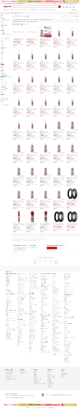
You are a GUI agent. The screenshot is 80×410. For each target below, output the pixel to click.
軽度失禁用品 (43, 326)
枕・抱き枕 (66, 327)
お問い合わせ (49, 386)
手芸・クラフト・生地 (67, 301)
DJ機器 (30, 306)
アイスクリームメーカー (9, 339)
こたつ (7, 299)
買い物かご (35, 371)
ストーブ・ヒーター (9, 296)
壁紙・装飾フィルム (67, 345)
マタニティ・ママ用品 (56, 312)
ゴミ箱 (65, 348)
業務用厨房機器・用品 (44, 286)
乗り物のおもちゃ (55, 291)
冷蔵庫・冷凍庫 (8, 276)
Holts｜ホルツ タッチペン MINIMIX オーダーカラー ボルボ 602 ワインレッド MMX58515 (58, 40)
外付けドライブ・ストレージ (22, 311)
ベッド (65, 329)
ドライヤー (23, 9)
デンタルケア (20, 330)
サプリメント (43, 343)
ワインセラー (8, 327)
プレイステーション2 (44, 305)
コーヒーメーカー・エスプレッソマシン (11, 319)
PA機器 (30, 296)
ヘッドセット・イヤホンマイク (34, 284)
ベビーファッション (56, 310)
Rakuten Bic (8, 6)
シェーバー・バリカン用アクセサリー (23, 326)
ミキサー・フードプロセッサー (10, 328)
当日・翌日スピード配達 (9, 371)
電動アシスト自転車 (67, 276)
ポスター (30, 345)
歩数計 (19, 340)
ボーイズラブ (31, 333)
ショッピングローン (9, 374)
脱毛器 (19, 327)
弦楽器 (30, 307)
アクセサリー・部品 (21, 291)
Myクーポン (35, 377)
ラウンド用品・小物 (67, 283)
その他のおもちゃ (55, 305)
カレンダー (31, 325)
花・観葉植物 (55, 354)
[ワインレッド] (1, 64)
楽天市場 (75, 3)
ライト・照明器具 (8, 291)
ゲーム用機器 (20, 314)
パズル (54, 297)
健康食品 (42, 347)
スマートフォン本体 (32, 275)
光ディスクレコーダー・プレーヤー (23, 281)
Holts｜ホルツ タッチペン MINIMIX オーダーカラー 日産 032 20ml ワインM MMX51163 (31, 109)
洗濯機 (45, 9)
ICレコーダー (20, 287)
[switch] (9, 76)
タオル (65, 305)
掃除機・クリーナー (9, 284)
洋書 (30, 339)
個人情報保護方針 (63, 374)
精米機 (7, 315)
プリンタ (19, 306)
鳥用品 (54, 331)
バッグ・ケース (66, 282)
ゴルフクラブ (66, 279)
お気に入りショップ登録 (51, 377)
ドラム (30, 300)
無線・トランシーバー (21, 293)
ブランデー (54, 283)
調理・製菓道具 (43, 276)
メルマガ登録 (49, 380)
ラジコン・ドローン (56, 295)
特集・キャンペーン (23, 371)
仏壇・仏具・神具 (67, 362)
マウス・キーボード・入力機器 (22, 313)
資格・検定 (31, 342)
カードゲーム (55, 298)
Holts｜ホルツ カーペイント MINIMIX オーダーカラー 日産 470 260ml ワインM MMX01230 (31, 201)
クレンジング (43, 332)
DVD (30, 351)
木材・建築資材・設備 (56, 349)
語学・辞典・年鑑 (32, 335)
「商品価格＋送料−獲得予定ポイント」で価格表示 (19, 16)
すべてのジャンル (3, 24)
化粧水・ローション (44, 331)
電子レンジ (53, 9)
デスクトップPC (20, 300)
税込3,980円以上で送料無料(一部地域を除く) (17, 3)
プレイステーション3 (44, 304)
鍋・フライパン (43, 275)
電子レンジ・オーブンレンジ (10, 312)
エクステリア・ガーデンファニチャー (57, 352)
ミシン (7, 287)
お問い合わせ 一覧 (39, 407)
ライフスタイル (31, 326)
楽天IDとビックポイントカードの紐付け (40, 383)
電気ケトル (7, 325)
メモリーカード (20, 290)
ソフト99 (2, 45)
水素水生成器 (8, 336)
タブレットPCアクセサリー (33, 280)
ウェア (65, 285)
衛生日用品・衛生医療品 (44, 319)
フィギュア (54, 294)
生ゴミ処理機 (8, 338)
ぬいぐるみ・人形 (55, 288)
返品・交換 (49, 374)
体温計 (19, 344)
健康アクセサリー (43, 350)
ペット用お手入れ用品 (56, 327)
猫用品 (54, 324)
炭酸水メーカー (8, 332)
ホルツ (2, 42)
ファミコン (42, 311)
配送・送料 (49, 371)
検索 (6, 38)
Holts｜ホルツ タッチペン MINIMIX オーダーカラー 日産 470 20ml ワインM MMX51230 (18, 109)
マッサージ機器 (20, 334)
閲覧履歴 (35, 374)
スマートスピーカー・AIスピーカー (22, 295)
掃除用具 (65, 298)
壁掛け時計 (66, 312)
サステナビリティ (45, 407)
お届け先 (2, 66)
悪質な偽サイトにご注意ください (19, 397)
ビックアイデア (18, 9)
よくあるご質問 (60, 3)
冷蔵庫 (41, 9)
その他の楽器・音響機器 (33, 311)
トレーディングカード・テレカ (57, 301)
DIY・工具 (54, 343)
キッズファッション (56, 309)
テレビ (49, 9)
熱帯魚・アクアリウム (56, 328)
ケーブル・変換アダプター (33, 281)
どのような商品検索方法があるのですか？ (20, 248)
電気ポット (7, 324)
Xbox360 (42, 301)
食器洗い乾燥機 (8, 333)
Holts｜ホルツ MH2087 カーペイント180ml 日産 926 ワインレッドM (32, 225)
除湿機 (7, 308)
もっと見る (15, 251)
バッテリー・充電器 (32, 283)
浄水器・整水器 (8, 335)
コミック (30, 315)
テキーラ (54, 285)
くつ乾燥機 (7, 283)
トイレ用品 (66, 304)
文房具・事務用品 (67, 295)
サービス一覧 (34, 407)
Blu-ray (30, 348)
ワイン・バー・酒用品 (44, 289)
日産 (1, 49)
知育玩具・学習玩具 (56, 290)
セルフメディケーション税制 (10, 397)
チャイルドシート (55, 319)
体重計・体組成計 (20, 341)
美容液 (42, 334)
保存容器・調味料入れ (44, 279)
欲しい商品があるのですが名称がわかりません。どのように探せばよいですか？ (26, 247)
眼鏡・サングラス (67, 292)
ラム (53, 279)
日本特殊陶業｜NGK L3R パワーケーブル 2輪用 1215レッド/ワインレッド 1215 (32, 40)
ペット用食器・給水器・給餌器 (57, 332)
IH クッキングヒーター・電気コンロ (11, 330)
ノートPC (19, 301)
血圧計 (19, 343)
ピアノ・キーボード (32, 294)
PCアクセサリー (20, 303)
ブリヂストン (3, 44)
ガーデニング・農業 (56, 350)
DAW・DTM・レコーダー (33, 297)
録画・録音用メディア (21, 279)
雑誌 (30, 328)
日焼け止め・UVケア (44, 338)
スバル (2, 57)
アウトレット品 (66, 356)
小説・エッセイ (31, 332)
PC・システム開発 (32, 338)
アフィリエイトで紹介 (51, 383)
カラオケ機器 (31, 310)
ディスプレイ (20, 304)
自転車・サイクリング (67, 275)
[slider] (0, 34)
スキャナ (19, 307)
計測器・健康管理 (43, 346)
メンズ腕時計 (66, 309)
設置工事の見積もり (9, 377)
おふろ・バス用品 (55, 313)
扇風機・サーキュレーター (10, 305)
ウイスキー (54, 275)
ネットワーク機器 (20, 310)
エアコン (37, 9)
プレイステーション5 (44, 295)
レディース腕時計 (67, 310)
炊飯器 (7, 314)
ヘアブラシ (19, 322)
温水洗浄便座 (20, 337)
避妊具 (42, 320)
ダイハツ (2, 56)
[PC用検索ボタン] (59, 7)
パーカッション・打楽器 (33, 304)
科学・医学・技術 (32, 336)
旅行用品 (65, 321)
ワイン (54, 276)
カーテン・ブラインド (67, 341)
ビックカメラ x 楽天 (6, 3)
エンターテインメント (32, 318)
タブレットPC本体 (32, 276)
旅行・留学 (31, 319)
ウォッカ (54, 282)
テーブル (65, 333)
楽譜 (30, 322)
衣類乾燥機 (7, 280)
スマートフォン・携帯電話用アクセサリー (34, 278)
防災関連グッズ (55, 347)
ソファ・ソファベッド (67, 330)
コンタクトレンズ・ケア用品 (45, 322)
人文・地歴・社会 (32, 329)
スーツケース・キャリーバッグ (68, 318)
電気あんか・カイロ (9, 302)
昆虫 (53, 335)
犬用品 (54, 325)
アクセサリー (31, 303)
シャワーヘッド (20, 333)
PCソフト (19, 317)
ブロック (54, 304)
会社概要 (71, 3)
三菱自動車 (2, 52)
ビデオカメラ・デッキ (21, 284)
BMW (1, 53)
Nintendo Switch (43, 294)
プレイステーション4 (44, 297)
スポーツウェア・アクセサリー (68, 290)
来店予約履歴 (36, 380)
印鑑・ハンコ (66, 297)
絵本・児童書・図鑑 (32, 316)
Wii (41, 308)
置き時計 (65, 313)
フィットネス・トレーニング (68, 286)
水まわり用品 (43, 290)
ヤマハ (2, 60)
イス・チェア (66, 336)
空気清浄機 (33, 9)
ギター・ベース (31, 301)
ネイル (42, 335)
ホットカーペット (8, 298)
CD (29, 350)
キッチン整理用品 (43, 282)
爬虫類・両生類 (55, 334)
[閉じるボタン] (78, 20)
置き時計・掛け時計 (67, 344)
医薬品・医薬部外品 (44, 316)
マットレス (66, 326)
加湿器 (7, 306)
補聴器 (19, 336)
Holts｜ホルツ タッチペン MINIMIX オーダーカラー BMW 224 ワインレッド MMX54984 (72, 40)
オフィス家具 (66, 351)
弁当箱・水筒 (43, 283)
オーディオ (19, 276)
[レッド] (3, 64)
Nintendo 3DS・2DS (44, 298)
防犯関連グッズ (66, 357)
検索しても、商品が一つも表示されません (20, 250)
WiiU (41, 307)
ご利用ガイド (55, 3)
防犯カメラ (54, 346)
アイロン (7, 286)
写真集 (30, 343)
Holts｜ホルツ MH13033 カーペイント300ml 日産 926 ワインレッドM (45, 225)
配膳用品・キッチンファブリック (46, 285)
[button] (1, 33)
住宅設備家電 (8, 290)
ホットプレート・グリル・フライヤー (11, 321)
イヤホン (28, 9)
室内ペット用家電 (55, 338)
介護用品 (42, 323)
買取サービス (8, 380)
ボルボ (2, 58)
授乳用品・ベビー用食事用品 (57, 316)
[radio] (1, 17)
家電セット (12, 9)
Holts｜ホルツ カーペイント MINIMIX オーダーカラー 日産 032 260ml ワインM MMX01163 (45, 201)
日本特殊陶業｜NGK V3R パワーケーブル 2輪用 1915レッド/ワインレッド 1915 (18, 40)
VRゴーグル (31, 291)
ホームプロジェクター (21, 283)
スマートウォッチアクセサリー (34, 287)
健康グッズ (42, 349)
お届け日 (2, 70)
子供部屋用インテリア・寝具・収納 (69, 338)
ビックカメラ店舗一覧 (66, 3)
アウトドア (66, 289)
